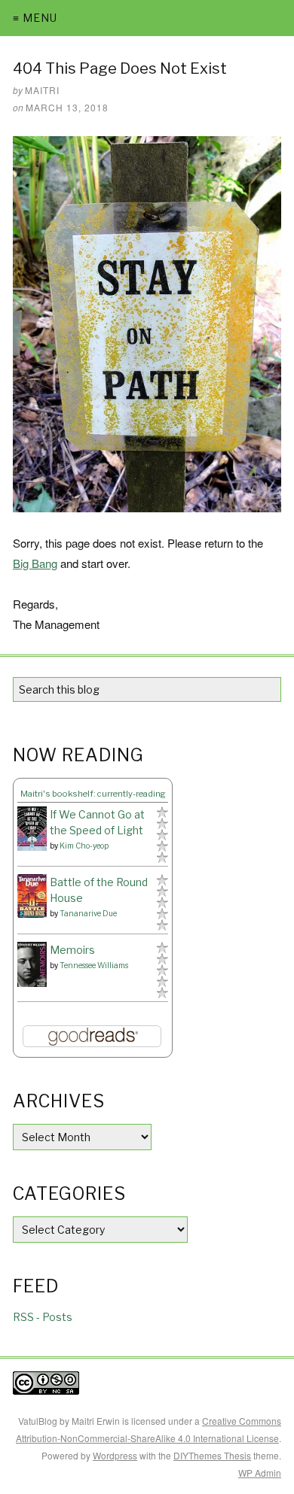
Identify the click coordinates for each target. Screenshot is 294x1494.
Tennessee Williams (94, 965)
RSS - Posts (42, 1316)
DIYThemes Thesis (212, 1455)
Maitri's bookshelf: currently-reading (93, 793)
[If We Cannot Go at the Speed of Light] (32, 829)
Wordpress (115, 1455)
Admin (259, 1472)
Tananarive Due (88, 913)
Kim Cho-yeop (84, 845)
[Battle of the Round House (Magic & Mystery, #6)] (32, 896)
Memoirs (72, 949)
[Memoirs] (32, 965)
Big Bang (35, 563)
